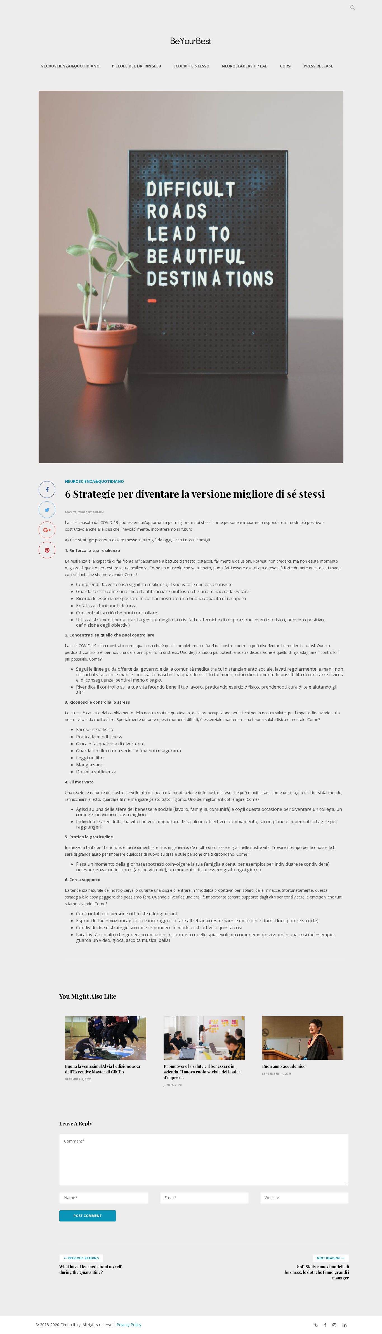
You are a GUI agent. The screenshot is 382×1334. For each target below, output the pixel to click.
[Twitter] (47, 509)
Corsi (285, 66)
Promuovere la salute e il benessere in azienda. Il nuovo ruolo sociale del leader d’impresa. (202, 1072)
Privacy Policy (129, 1324)
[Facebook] (47, 489)
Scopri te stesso (191, 66)
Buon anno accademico (284, 1066)
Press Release (318, 66)
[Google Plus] (47, 529)
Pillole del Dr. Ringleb (136, 66)
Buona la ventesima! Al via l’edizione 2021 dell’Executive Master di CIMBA (102, 1069)
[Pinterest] (47, 550)
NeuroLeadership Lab (245, 66)
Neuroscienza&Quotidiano (70, 66)
